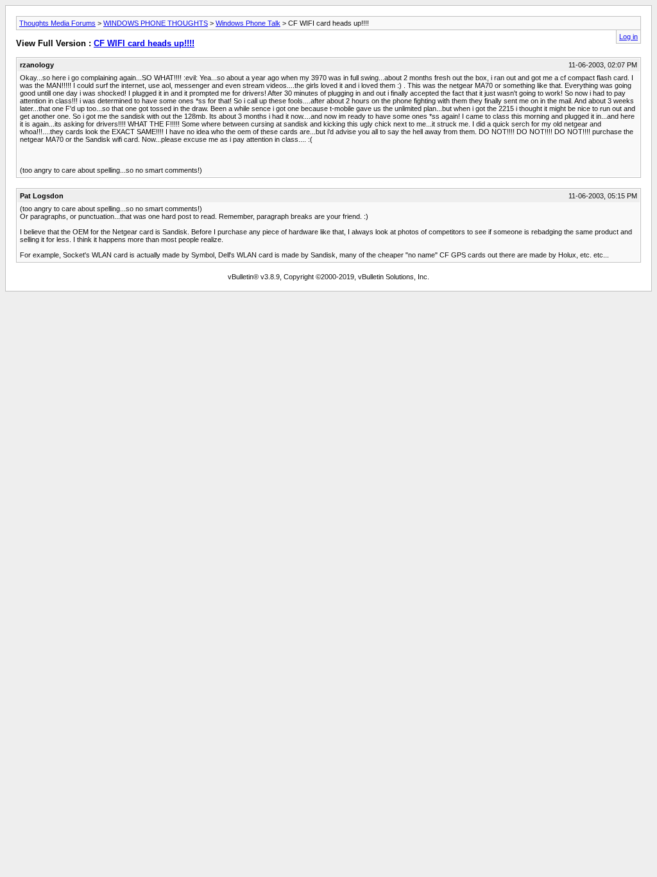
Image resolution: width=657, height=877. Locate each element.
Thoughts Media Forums (57, 23)
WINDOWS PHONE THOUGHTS (155, 23)
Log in (628, 36)
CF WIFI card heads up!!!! (144, 43)
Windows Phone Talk (248, 23)
